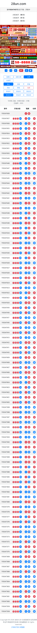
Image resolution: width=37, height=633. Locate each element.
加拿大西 (18, 77)
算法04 (8, 95)
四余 (8, 88)
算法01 (8, 91)
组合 (8, 84)
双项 (28, 84)
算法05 (18, 95)
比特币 (8, 80)
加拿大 (8, 77)
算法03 (28, 91)
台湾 (28, 77)
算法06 (28, 95)
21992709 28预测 (17, 627)
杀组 (18, 84)
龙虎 (28, 88)
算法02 (18, 91)
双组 (18, 88)
